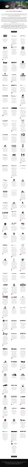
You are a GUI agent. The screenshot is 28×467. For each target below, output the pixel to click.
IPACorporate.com (21, 0)
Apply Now (14, 31)
